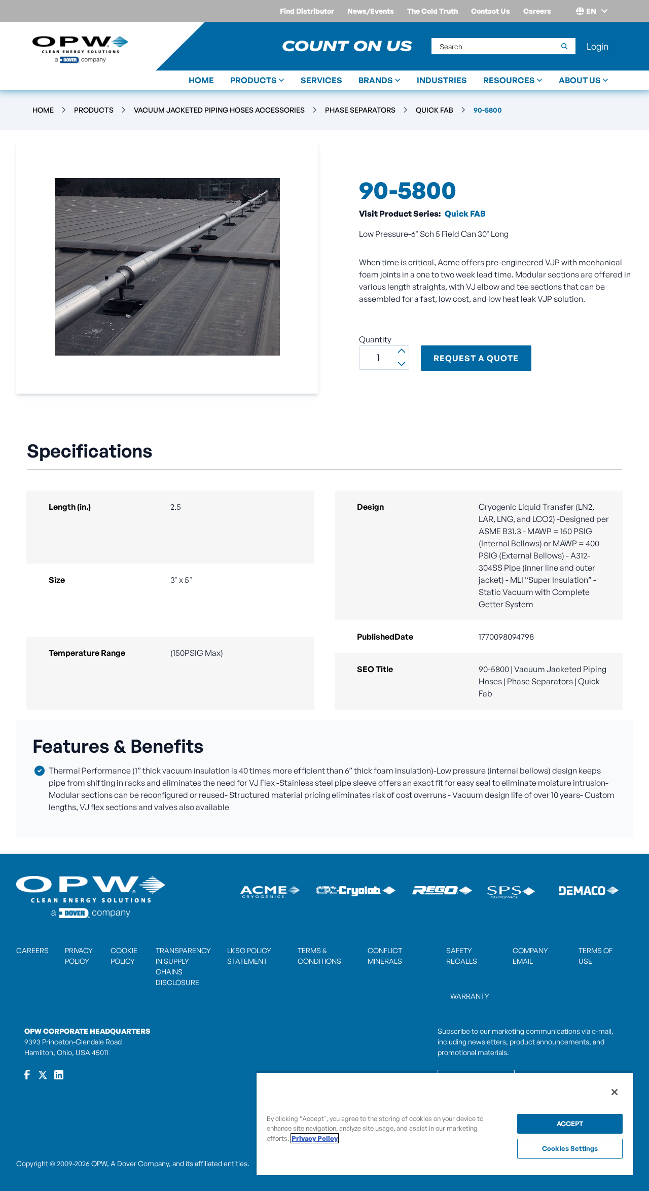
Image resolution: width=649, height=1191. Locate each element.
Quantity (375, 339)
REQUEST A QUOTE (476, 358)
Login (597, 46)
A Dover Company (140, 1163)
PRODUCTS (253, 80)
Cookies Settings (570, 1148)
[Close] (614, 1092)
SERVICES (321, 80)
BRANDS (375, 80)
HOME (201, 80)
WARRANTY (469, 996)
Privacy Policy (315, 1138)
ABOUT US (580, 80)
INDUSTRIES (442, 80)
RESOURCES (509, 80)
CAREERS (32, 950)
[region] (445, 1123)
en (591, 11)
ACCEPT (570, 1123)
